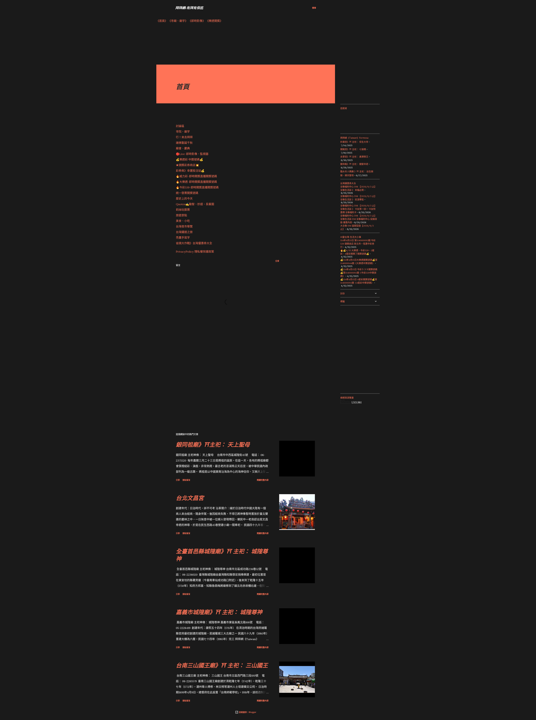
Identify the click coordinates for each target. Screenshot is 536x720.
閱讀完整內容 (263, 480)
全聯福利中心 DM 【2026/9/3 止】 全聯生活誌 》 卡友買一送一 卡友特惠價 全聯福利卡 (358, 209)
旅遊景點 (181, 215)
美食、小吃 (183, 221)
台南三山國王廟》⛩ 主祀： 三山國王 (222, 665)
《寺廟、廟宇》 (178, 21)
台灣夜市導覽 (184, 226)
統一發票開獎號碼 (187, 193)
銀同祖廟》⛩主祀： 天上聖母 (213, 444)
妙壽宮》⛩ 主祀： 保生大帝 (354, 141)
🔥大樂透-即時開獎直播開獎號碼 (196, 182)
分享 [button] (277, 261)
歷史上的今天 (184, 198)
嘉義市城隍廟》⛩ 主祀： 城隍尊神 (219, 612)
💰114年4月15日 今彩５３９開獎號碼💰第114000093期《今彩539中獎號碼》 (358, 272)
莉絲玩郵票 (183, 209)
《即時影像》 (196, 21)
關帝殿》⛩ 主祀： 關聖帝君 (354, 164)
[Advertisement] (240, 45)
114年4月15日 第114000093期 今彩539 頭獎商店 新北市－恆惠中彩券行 (357, 243)
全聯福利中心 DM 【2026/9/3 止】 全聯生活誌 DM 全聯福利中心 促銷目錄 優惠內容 (358, 219)
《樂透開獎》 (214, 21)
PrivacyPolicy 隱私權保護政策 (195, 251)
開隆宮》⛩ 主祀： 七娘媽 (353, 149)
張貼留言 (186, 480)
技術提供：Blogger (247, 712)
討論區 (180, 126)
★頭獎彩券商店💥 (188, 165)
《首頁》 (162, 21)
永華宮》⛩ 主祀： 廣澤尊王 (354, 156)
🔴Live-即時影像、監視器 (192, 154)
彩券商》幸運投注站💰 (190, 170)
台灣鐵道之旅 (184, 232)
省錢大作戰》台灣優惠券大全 (194, 243)
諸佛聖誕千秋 (184, 143)
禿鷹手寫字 (183, 237)
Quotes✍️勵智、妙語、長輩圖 (195, 204)
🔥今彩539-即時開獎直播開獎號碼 (197, 187)
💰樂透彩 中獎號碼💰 (189, 159)
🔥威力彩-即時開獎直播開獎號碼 (196, 176)
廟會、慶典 (183, 148)
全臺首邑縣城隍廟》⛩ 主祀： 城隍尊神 (222, 554)
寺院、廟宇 (183, 131)
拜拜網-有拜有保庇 (189, 7)
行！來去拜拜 (184, 137)
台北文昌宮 (190, 498)
